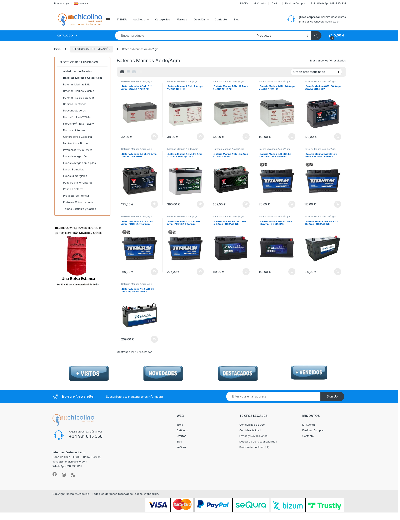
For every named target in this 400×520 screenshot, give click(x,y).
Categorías (162, 19)
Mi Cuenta (260, 3)
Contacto (221, 19)
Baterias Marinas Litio (76, 84)
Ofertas (181, 436)
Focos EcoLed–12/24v (77, 117)
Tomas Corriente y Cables (79, 208)
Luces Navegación (75, 156)
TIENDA (122, 19)
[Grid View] (122, 72)
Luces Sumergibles (75, 176)
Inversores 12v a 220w (77, 149)
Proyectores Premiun (76, 195)
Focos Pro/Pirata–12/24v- (79, 123)
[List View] (140, 72)
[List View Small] (134, 72)
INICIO (244, 3)
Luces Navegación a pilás (79, 163)
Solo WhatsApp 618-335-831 (328, 3)
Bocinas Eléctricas (74, 104)
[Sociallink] (54, 474)
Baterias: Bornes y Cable (78, 90)
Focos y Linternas (74, 130)
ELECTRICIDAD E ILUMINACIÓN (91, 49)
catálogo (139, 19)
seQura (181, 447)
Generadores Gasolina (77, 136)
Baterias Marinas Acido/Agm (136, 81)
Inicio (57, 49)
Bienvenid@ (61, 3)
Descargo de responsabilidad (258, 441)
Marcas (182, 19)
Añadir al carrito (153, 136)
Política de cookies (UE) (254, 447)
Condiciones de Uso (252, 424)
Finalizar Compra (295, 3)
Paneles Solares (73, 189)
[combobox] (185, 35)
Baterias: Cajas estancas (79, 97)
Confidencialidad (250, 430)
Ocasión (199, 19)
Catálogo (182, 430)
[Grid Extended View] (128, 72)
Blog (237, 19)
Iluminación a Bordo (75, 143)
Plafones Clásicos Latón (78, 202)
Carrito (275, 3)
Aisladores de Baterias (77, 71)
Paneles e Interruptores (77, 182)
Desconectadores (74, 110)
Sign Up (332, 396)
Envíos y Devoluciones (253, 436)
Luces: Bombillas (73, 169)
